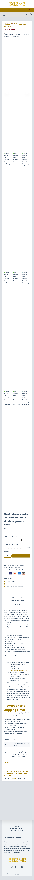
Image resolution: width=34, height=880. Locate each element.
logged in (14, 778)
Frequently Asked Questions (17, 824)
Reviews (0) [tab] (17, 604)
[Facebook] (12, 867)
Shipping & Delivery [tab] (17, 597)
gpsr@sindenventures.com (18, 670)
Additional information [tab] (17, 601)
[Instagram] (15, 867)
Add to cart (21, 556)
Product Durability (17, 830)
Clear (28, 547)
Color (11, 544)
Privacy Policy (17, 826)
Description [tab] (17, 594)
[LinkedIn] (22, 867)
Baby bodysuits (15, 567)
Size (11, 537)
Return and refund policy (17, 828)
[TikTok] (18, 867)
